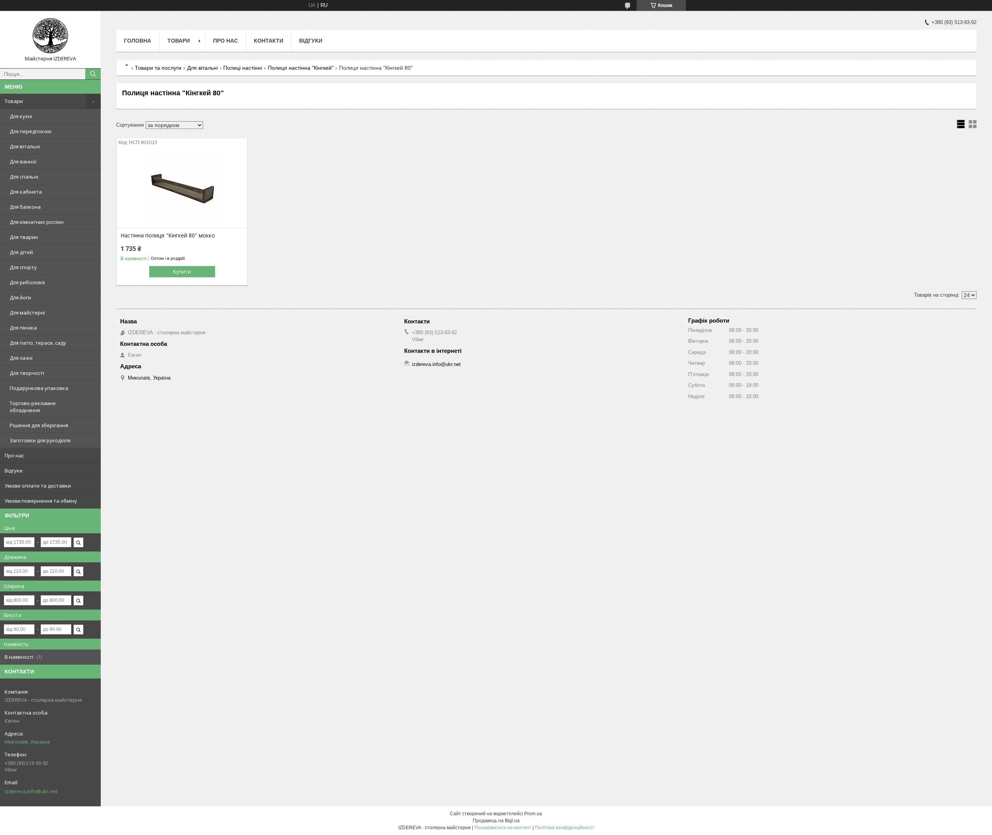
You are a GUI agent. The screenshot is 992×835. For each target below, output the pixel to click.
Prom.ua (533, 813)
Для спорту (23, 267)
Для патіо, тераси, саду (38, 342)
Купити (182, 271)
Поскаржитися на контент (502, 827)
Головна (137, 41)
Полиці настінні (242, 68)
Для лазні (21, 357)
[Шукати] (93, 74)
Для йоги (20, 297)
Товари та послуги (158, 68)
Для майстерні (27, 312)
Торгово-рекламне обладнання (33, 407)
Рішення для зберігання (39, 425)
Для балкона (25, 206)
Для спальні (24, 176)
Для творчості (27, 372)
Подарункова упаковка (39, 388)
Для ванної (23, 161)
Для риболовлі (27, 282)
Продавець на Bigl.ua (496, 820)
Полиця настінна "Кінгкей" (301, 68)
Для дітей (21, 252)
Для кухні (21, 116)
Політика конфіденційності (564, 827)
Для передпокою (31, 131)
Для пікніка (23, 327)
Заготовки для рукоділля (40, 440)
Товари (14, 101)
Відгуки (13, 470)
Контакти (268, 41)
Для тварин (24, 237)
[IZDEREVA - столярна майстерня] (50, 36)
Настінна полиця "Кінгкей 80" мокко (168, 235)
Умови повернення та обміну (41, 500)
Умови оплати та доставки (38, 485)
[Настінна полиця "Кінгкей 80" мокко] (182, 189)
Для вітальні (25, 146)
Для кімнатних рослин (37, 221)
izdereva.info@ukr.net (31, 791)
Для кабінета (26, 191)
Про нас (14, 455)
